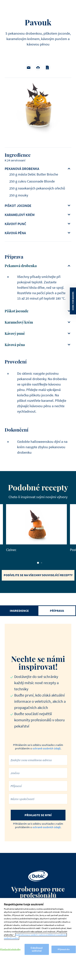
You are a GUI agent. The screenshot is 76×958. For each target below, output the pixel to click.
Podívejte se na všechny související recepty (38, 575)
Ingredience (19, 611)
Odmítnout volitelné (37, 949)
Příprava (57, 611)
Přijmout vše (63, 949)
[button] (38, 563)
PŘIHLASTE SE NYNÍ (38, 815)
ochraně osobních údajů (47, 748)
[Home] (38, 876)
